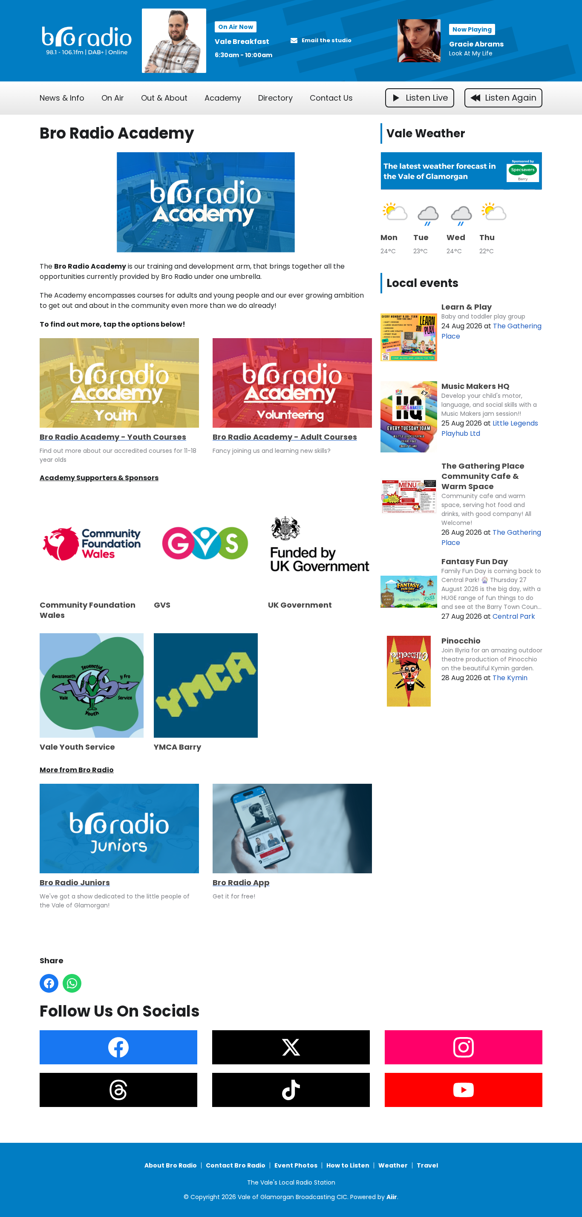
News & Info (62, 98)
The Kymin (510, 678)
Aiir (391, 1197)
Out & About (164, 98)
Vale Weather (425, 133)
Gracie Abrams (476, 44)
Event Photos (295, 1165)
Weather (393, 1165)
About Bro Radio (170, 1165)
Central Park (514, 616)
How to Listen (347, 1165)
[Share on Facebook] (49, 983)
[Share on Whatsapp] (72, 983)
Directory (275, 98)
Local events (422, 283)
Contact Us (331, 98)
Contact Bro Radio (235, 1165)
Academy (223, 98)
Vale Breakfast (242, 41)
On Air (112, 98)
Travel (427, 1165)
